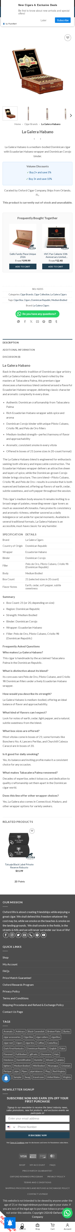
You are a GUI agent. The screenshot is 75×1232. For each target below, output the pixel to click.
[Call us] (31, 935)
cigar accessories (12, 1037)
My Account (10, 964)
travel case (38, 1077)
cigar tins (29, 1042)
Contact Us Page (13, 1011)
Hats (56, 1054)
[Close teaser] (22, 1227)
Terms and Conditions (16, 998)
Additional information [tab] (19, 349)
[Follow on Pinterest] (37, 935)
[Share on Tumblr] (56, 321)
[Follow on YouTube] (43, 935)
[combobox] (11, 1127)
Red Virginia (59, 1071)
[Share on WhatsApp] (18, 321)
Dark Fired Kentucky (14, 1048)
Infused (49, 1060)
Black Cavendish (36, 1031)
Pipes (24, 1071)
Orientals (65, 1065)
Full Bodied (21, 1054)
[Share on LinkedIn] (50, 321)
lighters (7, 1065)
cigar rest (8, 1042)
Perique (7, 1071)
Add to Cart (22, 266)
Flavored (8, 1054)
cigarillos (55, 1037)
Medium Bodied (59, 300)
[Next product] (34, 139)
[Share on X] (31, 321)
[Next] (66, 69)
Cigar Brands (31, 124)
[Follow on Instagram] (12, 935)
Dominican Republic (41, 300)
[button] (67, 1213)
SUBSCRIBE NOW (37, 1135)
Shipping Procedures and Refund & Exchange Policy (33, 1004)
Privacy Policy (11, 991)
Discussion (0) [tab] (11, 356)
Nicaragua (53, 1065)
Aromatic (8, 1031)
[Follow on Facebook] (6, 935)
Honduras (8, 1060)
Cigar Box (18, 300)
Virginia (67, 1077)
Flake (62, 1048)
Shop (6, 957)
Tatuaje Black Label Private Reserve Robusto (19, 866)
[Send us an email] (25, 935)
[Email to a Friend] (37, 321)
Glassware (45, 1054)
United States (53, 1077)
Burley (66, 1031)
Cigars (27, 300)
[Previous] (8, 69)
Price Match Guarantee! (17, 977)
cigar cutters (42, 1037)
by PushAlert (11, 23)
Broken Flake (53, 1031)
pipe (16, 1071)
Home (17, 124)
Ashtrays (20, 1031)
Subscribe (63, 20)
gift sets (33, 1054)
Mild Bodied (39, 1065)
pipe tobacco (36, 1071)
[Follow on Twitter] (18, 935)
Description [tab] (11, 342)
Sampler (18, 1077)
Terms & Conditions (17, 1143)
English (53, 1048)
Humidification (24, 1060)
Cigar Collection (42, 294)
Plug (48, 1071)
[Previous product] (40, 139)
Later (43, 20)
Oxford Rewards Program (18, 984)
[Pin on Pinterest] (44, 321)
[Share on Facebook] (25, 321)
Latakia (60, 1060)
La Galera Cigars (58, 294)
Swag (27, 1077)
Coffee (40, 1042)
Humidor (38, 1060)
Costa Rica (52, 1042)
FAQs (6, 971)
